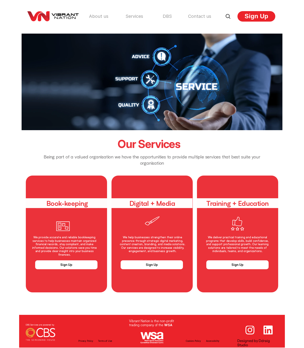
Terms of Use (105, 341)
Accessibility (212, 341)
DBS (167, 16)
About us (98, 16)
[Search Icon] (227, 16)
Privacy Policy (85, 341)
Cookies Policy (193, 341)
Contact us (199, 16)
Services (134, 16)
